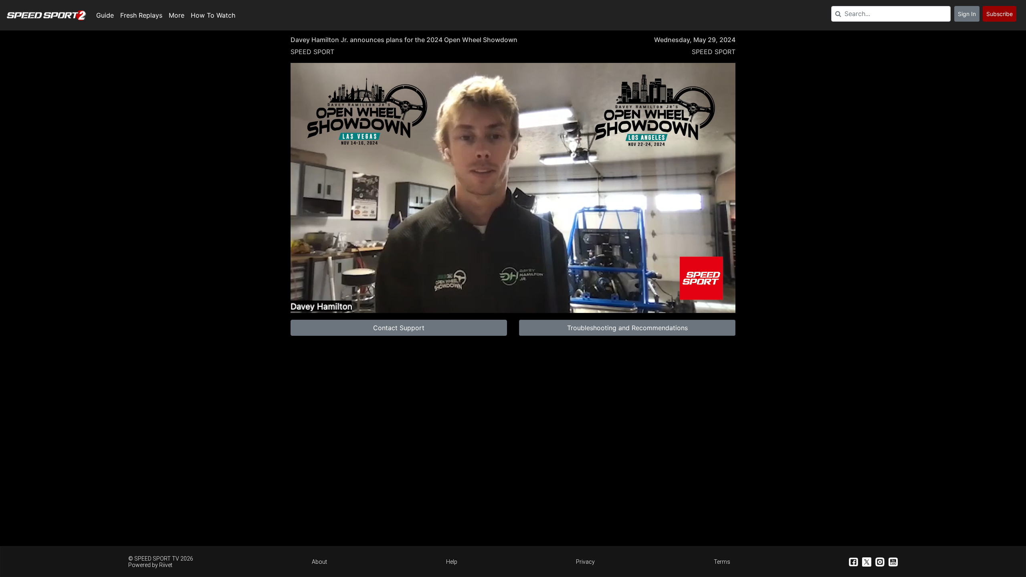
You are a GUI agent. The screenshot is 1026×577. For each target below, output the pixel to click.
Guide (105, 15)
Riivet (165, 565)
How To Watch (213, 15)
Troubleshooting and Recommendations (627, 328)
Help (451, 562)
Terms (722, 562)
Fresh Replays (141, 15)
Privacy (585, 562)
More (176, 15)
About (319, 562)
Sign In (967, 13)
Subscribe (999, 13)
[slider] (513, 287)
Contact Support (398, 328)
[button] (515, 189)
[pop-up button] (709, 300)
